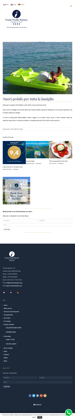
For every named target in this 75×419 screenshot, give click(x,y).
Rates (5, 345)
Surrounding (7, 330)
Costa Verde (7, 129)
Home (5, 299)
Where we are (8, 302)
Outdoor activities (9, 318)
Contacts (6, 348)
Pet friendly (7, 315)
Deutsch (22, 4)
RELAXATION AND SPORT (13, 322)
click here (46, 415)
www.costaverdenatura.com (14, 280)
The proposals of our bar (35, 161)
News (21, 129)
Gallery (6, 352)
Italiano (7, 4)
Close (39, 417)
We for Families (8, 342)
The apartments (8, 309)
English (14, 4)
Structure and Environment (11, 306)
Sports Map (7, 161)
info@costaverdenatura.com (14, 277)
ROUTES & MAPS (11, 338)
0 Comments (15, 163)
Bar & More (7, 312)
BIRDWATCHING (11, 326)
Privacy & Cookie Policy (59, 409)
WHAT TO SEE (10, 334)
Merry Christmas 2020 (57, 157)
